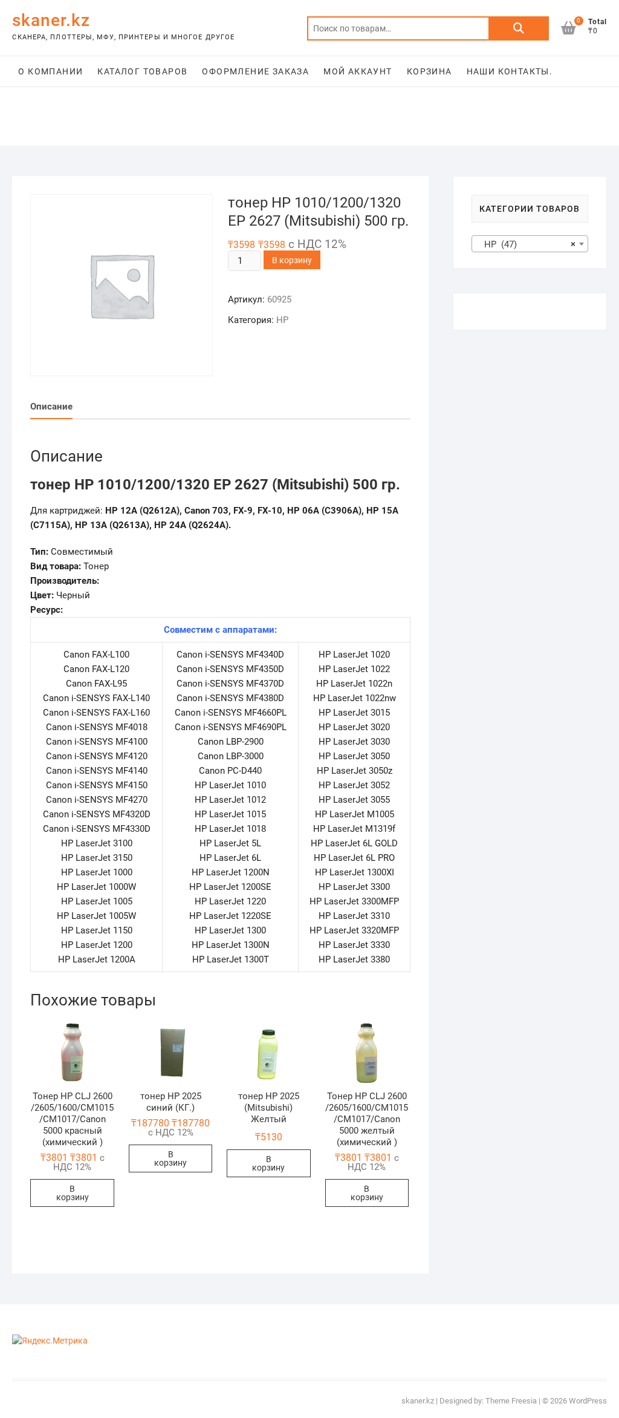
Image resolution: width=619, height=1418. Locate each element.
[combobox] (530, 243)
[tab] (51, 406)
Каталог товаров (142, 71)
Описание (51, 406)
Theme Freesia (511, 1400)
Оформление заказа (255, 71)
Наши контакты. (510, 71)
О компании (50, 71)
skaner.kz (51, 20)
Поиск (518, 28)
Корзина (429, 71)
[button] (72, 1052)
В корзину (292, 260)
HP (282, 320)
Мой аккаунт (357, 71)
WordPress (588, 1400)
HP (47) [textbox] (526, 244)
